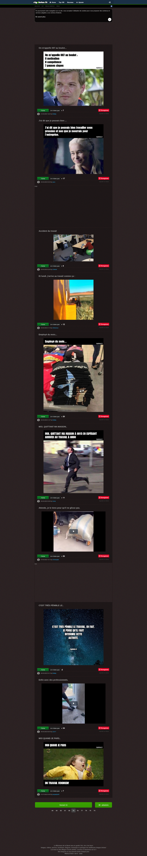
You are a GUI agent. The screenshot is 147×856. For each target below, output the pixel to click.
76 (86, 810)
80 (69, 810)
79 (73, 810)
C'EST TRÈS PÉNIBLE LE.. (51, 605)
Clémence (55, 328)
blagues (37, 6)
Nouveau (70, 2)
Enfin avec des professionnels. (53, 680)
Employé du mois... (48, 334)
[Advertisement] (73, 34)
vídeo (58, 6)
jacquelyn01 (56, 794)
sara (54, 182)
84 (52, 810)
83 (57, 810)
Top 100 (61, 2)
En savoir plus (40, 17)
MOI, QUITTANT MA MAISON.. (53, 427)
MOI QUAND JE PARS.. (49, 738)
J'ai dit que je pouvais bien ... (53, 120)
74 (94, 810)
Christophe (56, 559)
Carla (54, 501)
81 (65, 810)
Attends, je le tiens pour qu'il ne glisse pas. (59, 508)
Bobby (54, 114)
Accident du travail (48, 231)
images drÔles (49, 6)
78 (77, 810)
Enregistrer (105, 110)
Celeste (55, 269)
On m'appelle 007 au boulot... (53, 48)
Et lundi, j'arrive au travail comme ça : (57, 276)
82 (61, 810)
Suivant (63, 805)
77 (82, 810)
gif (43, 6)
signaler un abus (104, 113)
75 (90, 810)
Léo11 (54, 731)
